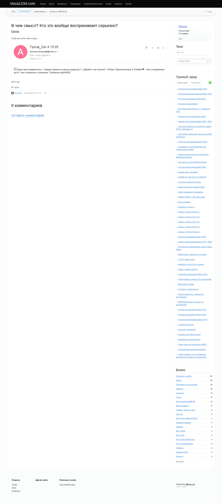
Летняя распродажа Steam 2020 (192, 167)
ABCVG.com (190, 484)
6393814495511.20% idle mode (191, 197)
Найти (210, 11)
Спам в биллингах (186, 324)
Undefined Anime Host (93, 3)
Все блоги (180, 461)
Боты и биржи (184, 202)
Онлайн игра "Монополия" (189, 334)
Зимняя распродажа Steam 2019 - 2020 (195, 241)
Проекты (118, 3)
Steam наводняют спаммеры (190, 192)
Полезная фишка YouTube (189, 182)
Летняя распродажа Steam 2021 (192, 98)
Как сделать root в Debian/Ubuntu (192, 162)
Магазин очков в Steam (188, 103)
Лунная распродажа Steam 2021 (192, 116)
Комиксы (179, 447)
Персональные (40, 11)
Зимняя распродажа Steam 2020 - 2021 (195, 121)
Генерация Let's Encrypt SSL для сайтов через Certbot (191, 148)
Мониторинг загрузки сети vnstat (192, 254)
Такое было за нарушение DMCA (192, 344)
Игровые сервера (183, 422)
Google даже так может (188, 172)
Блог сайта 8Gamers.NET (187, 418)
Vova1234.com (22, 3)
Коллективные (24, 11)
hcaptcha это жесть (186, 207)
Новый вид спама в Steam (189, 339)
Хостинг (179, 414)
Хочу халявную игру (184, 443)
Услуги (108, 3)
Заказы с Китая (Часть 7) (189, 211)
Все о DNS (180, 431)
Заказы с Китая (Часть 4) (189, 226)
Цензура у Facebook (187, 329)
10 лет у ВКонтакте (186, 259)
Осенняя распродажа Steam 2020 (192, 141)
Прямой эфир (186, 77)
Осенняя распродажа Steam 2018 (192, 319)
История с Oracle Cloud (188, 289)
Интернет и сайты (184, 376)
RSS (180, 38)
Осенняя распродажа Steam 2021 (192, 88)
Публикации (195, 83)
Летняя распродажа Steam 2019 (192, 309)
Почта (183, 26)
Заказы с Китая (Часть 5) (189, 221)
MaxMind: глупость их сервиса (191, 264)
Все (13, 11)
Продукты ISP (182, 452)
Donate (128, 3)
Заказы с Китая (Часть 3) (189, 231)
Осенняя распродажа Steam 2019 (192, 274)
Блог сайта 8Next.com (185, 439)
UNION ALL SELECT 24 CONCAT (192, 177)
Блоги (51, 3)
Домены (179, 426)
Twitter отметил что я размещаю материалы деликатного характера (191, 355)
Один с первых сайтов (187, 269)
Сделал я (180, 393)
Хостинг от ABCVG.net (58, 11)
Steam (178, 380)
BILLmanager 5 (182, 405)
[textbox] (194, 61)
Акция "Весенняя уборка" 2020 (191, 187)
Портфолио (75, 3)
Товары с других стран (185, 409)
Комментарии (182, 83)
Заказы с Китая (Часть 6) (189, 216)
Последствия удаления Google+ (192, 349)
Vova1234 (18, 93)
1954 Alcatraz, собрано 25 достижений (194, 279)
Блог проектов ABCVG (185, 401)
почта (16, 87)
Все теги (180, 52)
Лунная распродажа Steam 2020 (192, 236)
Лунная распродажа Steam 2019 (192, 314)
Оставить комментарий (27, 115)
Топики (43, 3)
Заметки (179, 388)
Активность (62, 3)
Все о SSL (180, 435)
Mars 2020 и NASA (186, 284)
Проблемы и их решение (186, 384)
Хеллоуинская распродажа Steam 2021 (195, 93)
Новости (179, 456)
